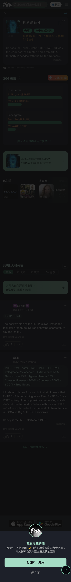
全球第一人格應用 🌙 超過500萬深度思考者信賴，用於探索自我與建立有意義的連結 (35, 549)
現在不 (35, 573)
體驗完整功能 (36, 543)
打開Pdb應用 (35, 562)
